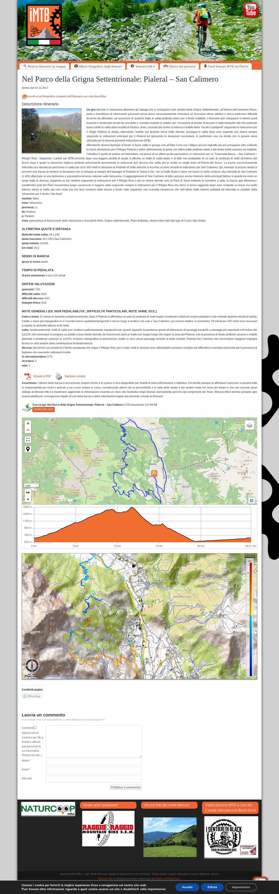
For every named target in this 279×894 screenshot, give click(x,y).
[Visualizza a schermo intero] (28, 439)
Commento (28, 727)
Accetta (187, 887)
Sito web (27, 778)
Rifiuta (212, 887)
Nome (26, 760)
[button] (28, 423)
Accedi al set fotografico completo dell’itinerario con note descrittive (66, 96)
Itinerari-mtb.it (106, 878)
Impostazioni (241, 887)
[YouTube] (251, 11)
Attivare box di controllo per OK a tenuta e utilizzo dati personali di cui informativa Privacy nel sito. (32, 744)
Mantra (160, 878)
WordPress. (174, 878)
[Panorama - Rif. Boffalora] (170, 837)
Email (26, 769)
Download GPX (43, 409)
